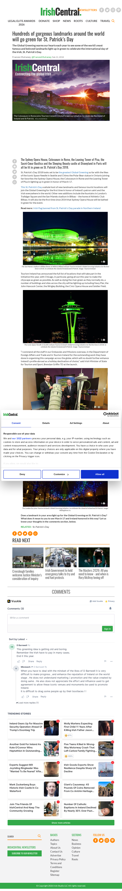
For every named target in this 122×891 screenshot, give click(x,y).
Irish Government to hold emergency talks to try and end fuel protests (60, 573)
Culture (76, 851)
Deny (22, 474)
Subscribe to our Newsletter (24, 853)
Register (55, 870)
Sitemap (54, 874)
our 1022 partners (22, 438)
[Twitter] (107, 10)
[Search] (113, 21)
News (75, 839)
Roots (75, 859)
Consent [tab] (16, 423)
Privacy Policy (58, 859)
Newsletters (87, 10)
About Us (55, 847)
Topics (53, 843)
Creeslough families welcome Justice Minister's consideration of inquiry (27, 574)
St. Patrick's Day (41, 526)
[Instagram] (113, 10)
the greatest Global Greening (73, 172)
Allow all (99, 474)
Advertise (55, 855)
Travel (75, 855)
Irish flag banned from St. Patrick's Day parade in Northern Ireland (67, 208)
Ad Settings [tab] (76, 423)
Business (76, 843)
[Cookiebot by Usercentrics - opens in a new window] (106, 414)
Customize (59, 474)
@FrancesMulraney (41, 57)
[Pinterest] (118, 10)
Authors (54, 839)
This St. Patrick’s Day (31, 187)
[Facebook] (101, 10)
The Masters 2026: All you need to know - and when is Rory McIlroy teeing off (93, 573)
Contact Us (56, 851)
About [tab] (106, 423)
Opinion (76, 847)
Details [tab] (46, 423)
